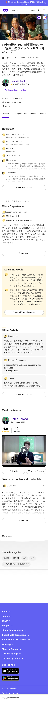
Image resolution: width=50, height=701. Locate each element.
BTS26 (32, 2)
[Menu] (44, 10)
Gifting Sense (12, 371)
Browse (13, 10)
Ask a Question (37, 471)
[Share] (39, 17)
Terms (22, 4)
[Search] (39, 10)
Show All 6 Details (24, 188)
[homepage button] (5, 10)
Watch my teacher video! (15, 90)
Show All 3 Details (24, 395)
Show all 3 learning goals (24, 312)
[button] (24, 486)
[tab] (5, 114)
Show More (24, 253)
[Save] (45, 17)
